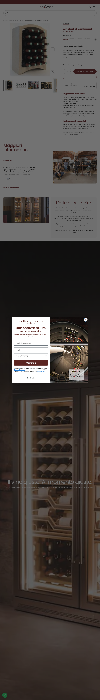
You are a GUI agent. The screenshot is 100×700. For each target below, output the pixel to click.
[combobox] (30, 355)
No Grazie (31, 378)
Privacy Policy (40, 371)
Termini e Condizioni (19, 370)
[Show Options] (46, 355)
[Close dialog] (85, 319)
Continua (31, 363)
